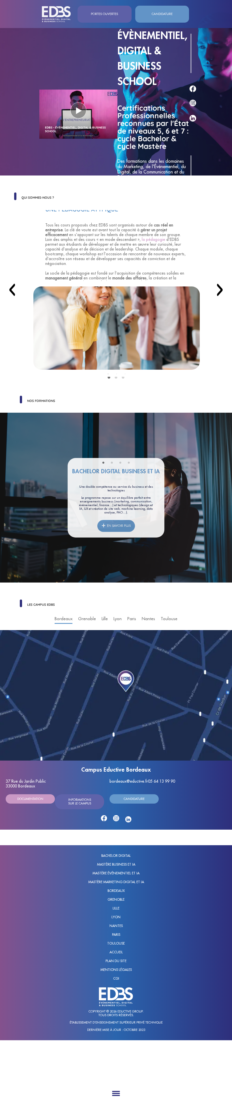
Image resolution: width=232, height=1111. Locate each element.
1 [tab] (108, 374)
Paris (116, 934)
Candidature (134, 798)
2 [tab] (116, 374)
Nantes (116, 926)
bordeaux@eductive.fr (128, 781)
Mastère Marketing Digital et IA (116, 882)
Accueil (116, 952)
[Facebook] (104, 818)
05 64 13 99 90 (161, 781)
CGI (116, 978)
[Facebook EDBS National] (191, 88)
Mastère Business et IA (116, 864)
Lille (116, 908)
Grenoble (116, 899)
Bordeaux (116, 890)
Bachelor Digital (116, 855)
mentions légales (116, 969)
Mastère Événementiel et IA (116, 873)
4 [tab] (130, 463)
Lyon (116, 917)
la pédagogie (153, 239)
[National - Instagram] (191, 103)
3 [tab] (125, 374)
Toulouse (116, 943)
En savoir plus (119, 525)
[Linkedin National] (191, 118)
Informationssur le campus (79, 801)
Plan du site (116, 961)
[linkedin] (128, 819)
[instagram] (116, 818)
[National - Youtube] (191, 139)
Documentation (30, 798)
